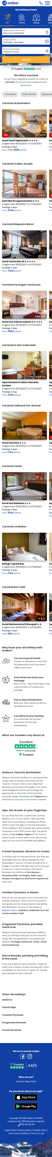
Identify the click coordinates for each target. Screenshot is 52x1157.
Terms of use (37, 1133)
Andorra (7, 999)
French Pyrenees (11, 1030)
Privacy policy (24, 1130)
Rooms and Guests (11, 49)
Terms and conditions (18, 1133)
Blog (28, 1081)
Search (26, 59)
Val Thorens (40, 834)
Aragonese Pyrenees (14, 1022)
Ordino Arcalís (29, 94)
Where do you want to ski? (14, 30)
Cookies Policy (39, 1130)
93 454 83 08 (28, 1124)
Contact (20, 1081)
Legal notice (10, 1130)
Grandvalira (10, 94)
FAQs (33, 1081)
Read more (26, 85)
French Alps (9, 1007)
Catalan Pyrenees (12, 1015)
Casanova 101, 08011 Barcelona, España (26, 1121)
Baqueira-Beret (9, 910)
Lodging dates (9, 39)
